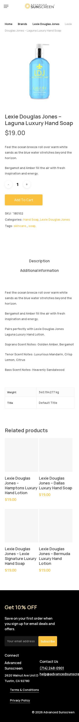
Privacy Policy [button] (20, 700)
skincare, (20, 226)
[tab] (39, 261)
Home (8, 24)
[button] (6, 6)
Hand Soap (31, 219)
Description (39, 261)
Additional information (39, 270)
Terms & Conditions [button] (24, 690)
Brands (22, 24)
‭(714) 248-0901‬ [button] (52, 668)
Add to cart (23, 200)
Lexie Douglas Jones (46, 24)
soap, (32, 226)
